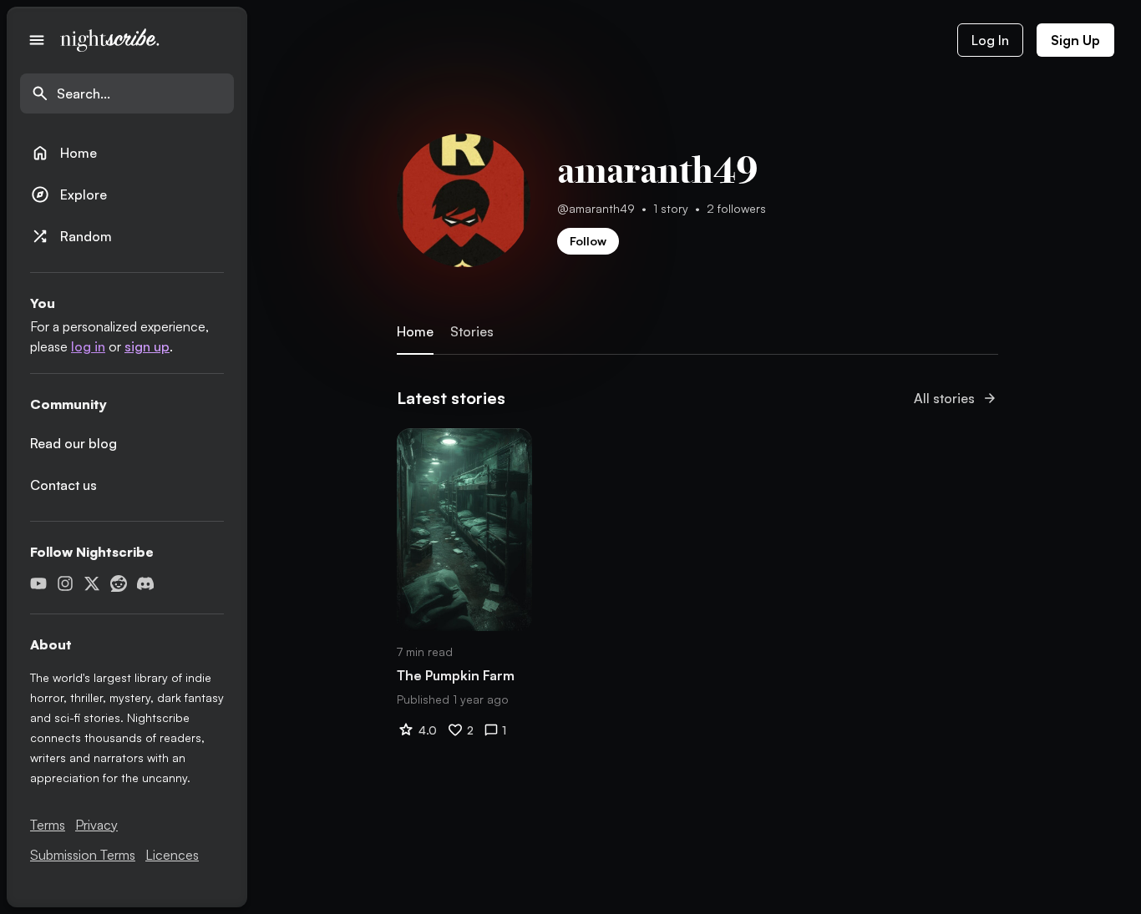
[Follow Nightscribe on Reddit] (118, 583)
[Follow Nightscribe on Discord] (145, 583)
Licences (172, 854)
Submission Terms (82, 854)
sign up (147, 346)
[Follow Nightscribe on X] (92, 583)
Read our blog (73, 443)
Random (71, 236)
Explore (68, 194)
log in (88, 346)
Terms (47, 824)
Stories (472, 332)
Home (63, 152)
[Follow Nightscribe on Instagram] (65, 583)
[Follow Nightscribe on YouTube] (38, 583)
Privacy (96, 824)
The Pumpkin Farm (456, 675)
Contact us (63, 485)
